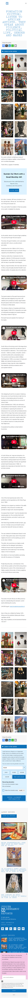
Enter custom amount (19, 776)
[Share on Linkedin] (9, 46)
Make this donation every (11, 790)
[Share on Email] (15, 46)
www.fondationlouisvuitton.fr (17, 606)
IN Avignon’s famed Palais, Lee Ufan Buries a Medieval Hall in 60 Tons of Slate (13, 870)
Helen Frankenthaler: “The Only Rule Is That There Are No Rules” (13, 844)
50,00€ (14, 772)
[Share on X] (6, 46)
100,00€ (22, 772)
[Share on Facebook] (3, 46)
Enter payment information (14, 798)
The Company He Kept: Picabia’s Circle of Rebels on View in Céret (13, 896)
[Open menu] (26, 3)
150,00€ (7, 776)
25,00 (6, 772)
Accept (14, 990)
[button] (2, 981)
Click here (14, 190)
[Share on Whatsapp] (12, 46)
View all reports (9, 815)
